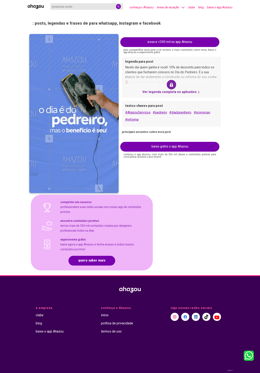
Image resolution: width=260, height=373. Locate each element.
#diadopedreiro (180, 112)
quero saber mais (91, 260)
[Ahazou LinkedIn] (196, 317)
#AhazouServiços (138, 112)
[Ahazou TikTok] (206, 317)
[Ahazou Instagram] (175, 317)
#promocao (202, 112)
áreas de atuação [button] (168, 7)
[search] (118, 6)
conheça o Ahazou (142, 7)
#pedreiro (160, 112)
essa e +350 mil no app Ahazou (169, 42)
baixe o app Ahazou (219, 7)
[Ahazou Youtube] (217, 317)
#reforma (132, 119)
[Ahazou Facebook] (185, 317)
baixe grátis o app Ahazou (170, 146)
